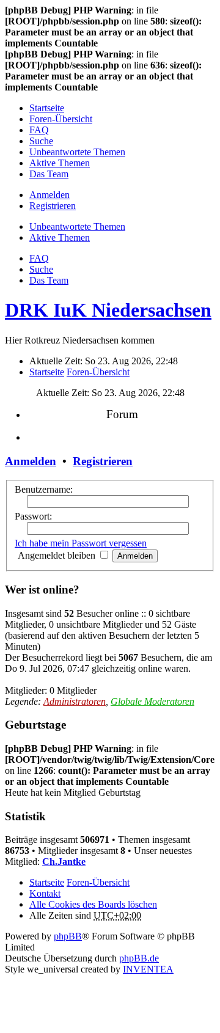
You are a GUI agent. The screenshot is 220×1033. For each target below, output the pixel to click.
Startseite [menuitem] (46, 108)
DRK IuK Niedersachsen (108, 310)
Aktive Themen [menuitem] (59, 163)
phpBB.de (139, 958)
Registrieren (103, 461)
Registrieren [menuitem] (52, 205)
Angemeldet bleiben (58, 555)
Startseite (46, 882)
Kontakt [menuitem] (45, 893)
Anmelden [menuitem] (49, 194)
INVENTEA (148, 969)
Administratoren (74, 701)
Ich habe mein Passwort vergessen (81, 543)
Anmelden (30, 461)
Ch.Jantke (64, 861)
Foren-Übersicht (98, 882)
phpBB (68, 936)
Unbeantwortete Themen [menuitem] (77, 152)
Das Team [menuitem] (48, 174)
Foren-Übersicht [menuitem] (60, 119)
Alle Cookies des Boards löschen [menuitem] (93, 904)
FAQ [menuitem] (39, 130)
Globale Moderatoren (152, 701)
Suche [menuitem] (41, 141)
